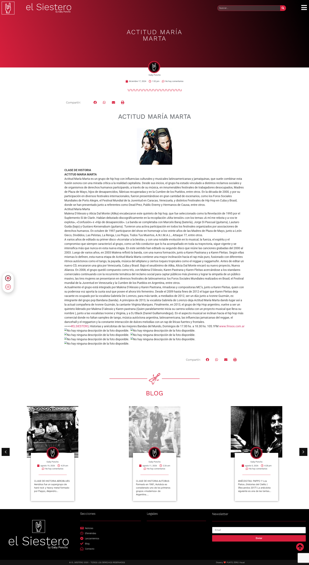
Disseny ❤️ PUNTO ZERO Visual (230, 562)
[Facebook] (8, 278)
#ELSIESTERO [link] (80, 326)
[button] (95, 102)
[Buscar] (283, 8)
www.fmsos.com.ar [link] (231, 326)
